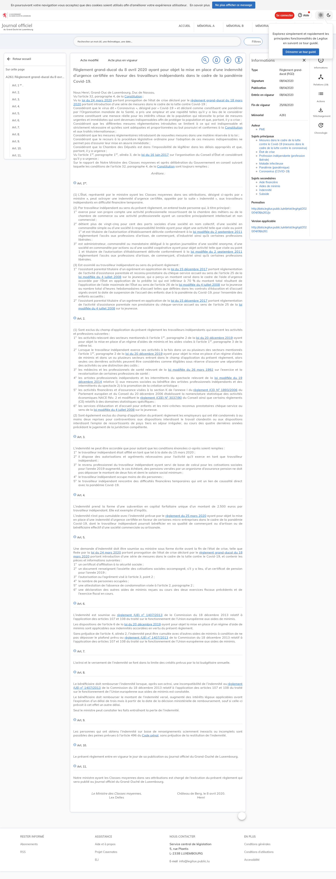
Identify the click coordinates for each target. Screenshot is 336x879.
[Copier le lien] (270, 203)
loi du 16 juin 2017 (155, 155)
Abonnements (29, 844)
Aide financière (268, 182)
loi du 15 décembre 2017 (189, 269)
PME (262, 129)
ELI (97, 859)
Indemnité (265, 190)
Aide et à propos (105, 844)
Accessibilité (252, 859)
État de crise (267, 152)
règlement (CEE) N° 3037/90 (161, 398)
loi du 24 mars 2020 (97, 100)
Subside (264, 194)
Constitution (133, 96)
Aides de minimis (269, 186)
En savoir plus (200, 5)
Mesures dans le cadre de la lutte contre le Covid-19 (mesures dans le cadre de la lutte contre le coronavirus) (283, 144)
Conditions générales (257, 844)
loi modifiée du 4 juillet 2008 (99, 277)
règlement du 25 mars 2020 (185, 516)
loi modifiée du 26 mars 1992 (190, 370)
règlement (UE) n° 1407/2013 (140, 615)
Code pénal (150, 735)
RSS (23, 852)
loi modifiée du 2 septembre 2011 (217, 232)
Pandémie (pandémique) (274, 167)
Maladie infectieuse (271, 163)
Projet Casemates (106, 852)
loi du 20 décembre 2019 (214, 338)
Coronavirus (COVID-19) (274, 171)
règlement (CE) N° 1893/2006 (215, 390)
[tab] (321, 63)
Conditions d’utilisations (259, 852)
